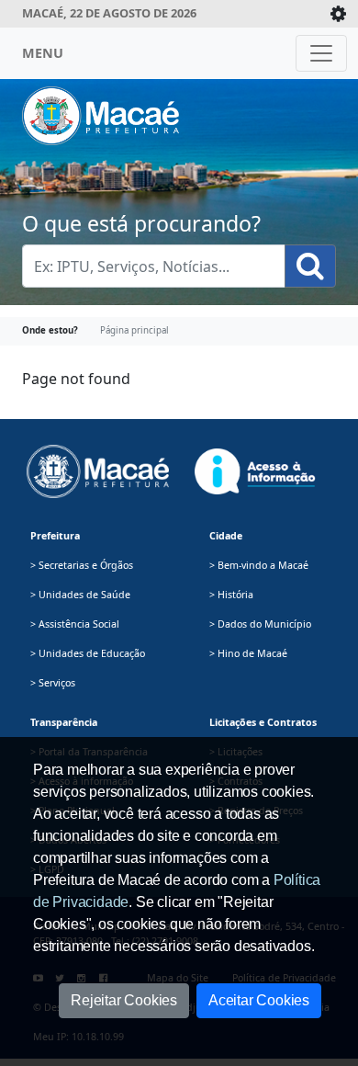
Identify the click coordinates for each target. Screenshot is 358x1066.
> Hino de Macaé (248, 653)
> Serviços (52, 682)
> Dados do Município (260, 624)
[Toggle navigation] (321, 53)
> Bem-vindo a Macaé (258, 565)
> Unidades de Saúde (80, 594)
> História (231, 594)
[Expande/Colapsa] (338, 14)
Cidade (225, 535)
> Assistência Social (74, 624)
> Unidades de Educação (87, 653)
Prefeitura (55, 535)
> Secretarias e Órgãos (81, 565)
